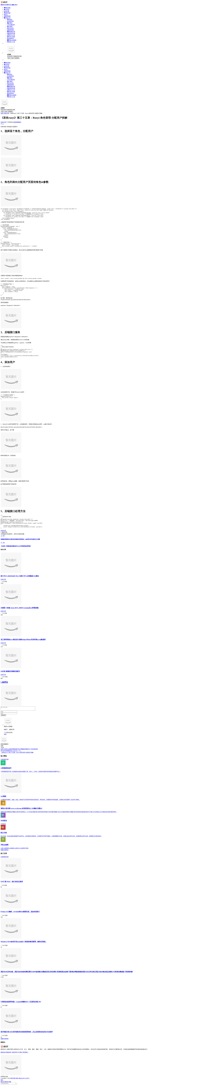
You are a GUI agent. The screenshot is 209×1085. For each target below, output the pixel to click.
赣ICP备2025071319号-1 (23, 1078)
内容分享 (6, 113)
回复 (5, 734)
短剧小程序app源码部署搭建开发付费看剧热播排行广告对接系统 (19, 749)
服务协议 (3, 1052)
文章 (4, 1081)
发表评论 (3, 715)
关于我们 (20, 1052)
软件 (7, 1081)
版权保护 (8, 1052)
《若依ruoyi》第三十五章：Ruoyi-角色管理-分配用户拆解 (17, 752)
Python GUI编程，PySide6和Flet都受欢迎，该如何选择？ (20, 911)
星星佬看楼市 (17, 122)
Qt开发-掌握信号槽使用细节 (10, 671)
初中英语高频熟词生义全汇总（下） (11, 750)
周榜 (4, 759)
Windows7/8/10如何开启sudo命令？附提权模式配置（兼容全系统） (24, 941)
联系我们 (25, 1052)
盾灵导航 (13, 1078)
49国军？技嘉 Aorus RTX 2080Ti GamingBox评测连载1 (20, 608)
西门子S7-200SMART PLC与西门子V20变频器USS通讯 (20, 576)
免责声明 (14, 1052)
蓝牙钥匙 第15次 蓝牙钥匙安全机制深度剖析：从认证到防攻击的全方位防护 (27, 1032)
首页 (2, 113)
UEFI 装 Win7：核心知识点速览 (12, 881)
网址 (2, 1081)
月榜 (7, 759)
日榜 (2, 759)
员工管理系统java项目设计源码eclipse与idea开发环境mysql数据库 (23, 639)
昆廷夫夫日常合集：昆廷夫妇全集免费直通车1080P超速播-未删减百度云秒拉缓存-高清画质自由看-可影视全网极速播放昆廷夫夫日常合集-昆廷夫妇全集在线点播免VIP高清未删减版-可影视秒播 (67, 972)
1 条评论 (4, 682)
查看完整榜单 (4, 850)
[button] (2, 1080)
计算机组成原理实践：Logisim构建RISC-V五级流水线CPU (21, 1002)
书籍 (9, 1081)
